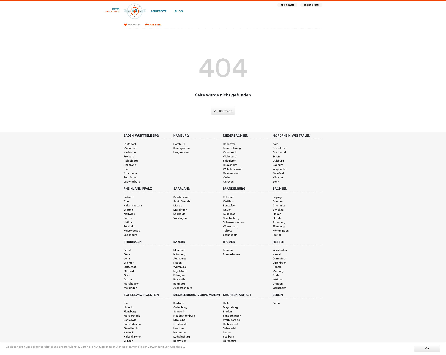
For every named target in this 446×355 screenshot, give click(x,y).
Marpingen (180, 209)
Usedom (178, 328)
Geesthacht (131, 328)
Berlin (276, 303)
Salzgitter (229, 160)
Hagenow (179, 332)
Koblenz (129, 197)
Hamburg (179, 144)
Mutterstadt (132, 230)
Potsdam (228, 197)
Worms (128, 209)
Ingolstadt (180, 271)
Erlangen (179, 275)
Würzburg (179, 267)
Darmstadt (280, 258)
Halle (226, 303)
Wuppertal (279, 169)
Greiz (127, 275)
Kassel (277, 254)
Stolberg (228, 336)
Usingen (278, 283)
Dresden (278, 201)
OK (427, 348)
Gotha (128, 279)
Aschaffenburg (182, 287)
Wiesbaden (280, 250)
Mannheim (130, 148)
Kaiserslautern (133, 205)
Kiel (126, 303)
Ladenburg (130, 234)
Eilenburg (279, 226)
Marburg (278, 271)
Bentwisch (229, 205)
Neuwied (129, 214)
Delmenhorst (231, 173)
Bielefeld (278, 173)
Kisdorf (128, 332)
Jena (127, 258)
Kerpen (128, 218)
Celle (226, 177)
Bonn (276, 181)
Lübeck (128, 307)
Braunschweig (232, 148)
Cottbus (228, 201)
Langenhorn (181, 152)
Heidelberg (131, 160)
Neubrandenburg (184, 315)
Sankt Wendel (182, 201)
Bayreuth (179, 279)
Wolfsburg (229, 156)
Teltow (227, 230)
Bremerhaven (231, 254)
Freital (277, 234)
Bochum (278, 165)
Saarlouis (179, 214)
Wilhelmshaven (232, 169)
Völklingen (180, 218)
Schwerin (179, 311)
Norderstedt (132, 315)
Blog (179, 11)
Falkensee (229, 214)
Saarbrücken (181, 197)
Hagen (177, 262)
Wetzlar (278, 279)
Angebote (159, 11)
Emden (227, 311)
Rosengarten (181, 148)
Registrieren (311, 5)
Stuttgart (130, 144)
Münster (278, 177)
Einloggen (287, 5)
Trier (127, 201)
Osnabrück (230, 152)
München (179, 250)
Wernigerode (231, 320)
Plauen (277, 214)
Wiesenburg (230, 226)
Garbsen (228, 181)
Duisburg (278, 160)
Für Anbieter (153, 25)
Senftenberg (231, 218)
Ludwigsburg (132, 181)
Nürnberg (179, 254)
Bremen (228, 250)
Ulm (126, 169)
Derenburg (230, 340)
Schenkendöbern (234, 222)
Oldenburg (180, 307)
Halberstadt (230, 324)
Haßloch (129, 222)
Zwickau (278, 209)
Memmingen (281, 230)
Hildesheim (230, 165)
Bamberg (179, 283)
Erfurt (127, 250)
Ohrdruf (129, 271)
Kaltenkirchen (132, 336)
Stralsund (179, 320)
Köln (275, 144)
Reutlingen (130, 177)
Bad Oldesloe (132, 324)
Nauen (227, 209)
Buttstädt (130, 267)
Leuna (227, 332)
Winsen (128, 340)
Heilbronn (130, 165)
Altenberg (279, 222)
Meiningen (130, 287)
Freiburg (129, 156)
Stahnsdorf (230, 234)
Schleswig (130, 320)
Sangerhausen (232, 315)
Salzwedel (229, 328)
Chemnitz (279, 205)
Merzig (177, 205)
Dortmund (279, 152)
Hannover (229, 144)
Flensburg (130, 311)
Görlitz (277, 218)
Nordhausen (131, 283)
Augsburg (179, 258)
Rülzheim (129, 226)
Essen (276, 156)
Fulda (276, 275)
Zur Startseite (223, 111)
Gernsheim (279, 287)
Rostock (178, 303)
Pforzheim (130, 173)
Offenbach (279, 262)
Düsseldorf (280, 148)
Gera (127, 254)
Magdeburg (230, 307)
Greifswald (180, 324)
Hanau (277, 267)
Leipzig (277, 197)
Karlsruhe (130, 152)
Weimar (129, 262)
